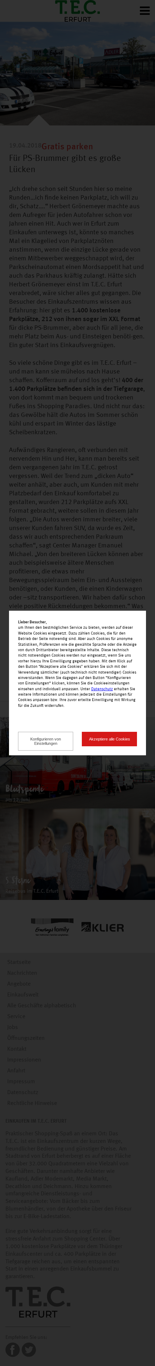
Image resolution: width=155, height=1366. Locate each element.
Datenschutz (102, 689)
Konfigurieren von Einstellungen (45, 741)
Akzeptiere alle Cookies (109, 739)
